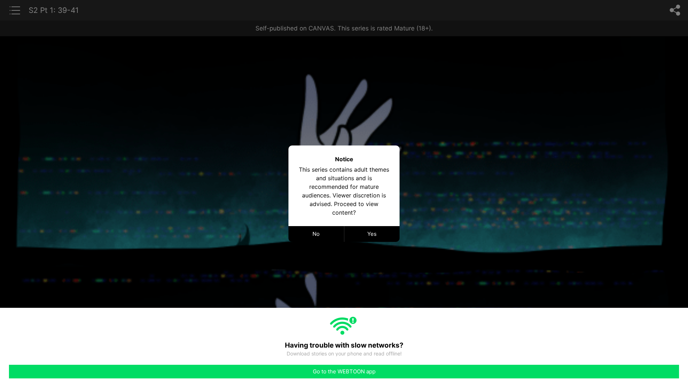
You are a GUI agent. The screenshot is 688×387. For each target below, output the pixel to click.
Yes (372, 233)
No (316, 233)
